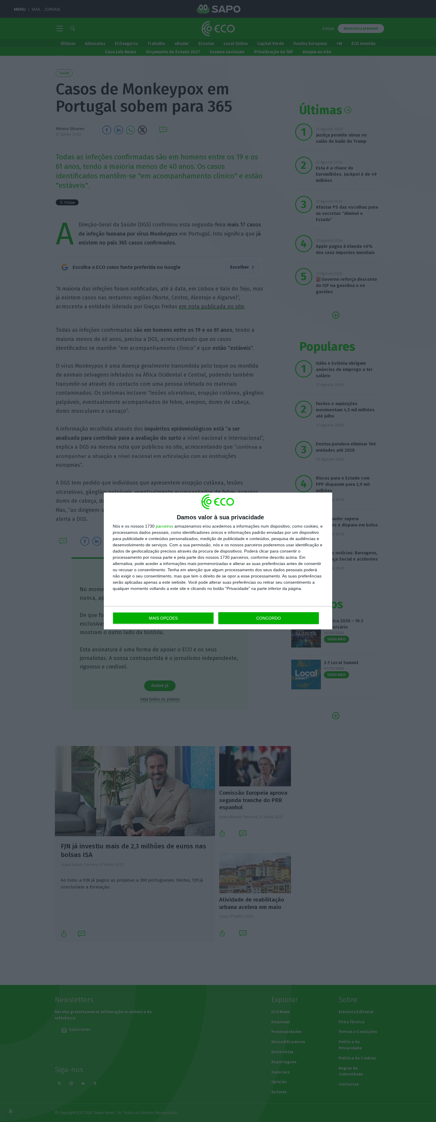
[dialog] (218, 561)
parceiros (164, 526)
